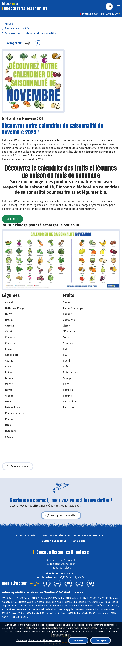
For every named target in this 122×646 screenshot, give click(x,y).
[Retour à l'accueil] (10, 4)
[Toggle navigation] (118, 8)
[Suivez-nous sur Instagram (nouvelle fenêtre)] (79, 583)
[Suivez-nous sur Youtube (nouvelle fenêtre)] (68, 583)
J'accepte (100, 640)
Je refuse (78, 640)
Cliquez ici (12, 218)
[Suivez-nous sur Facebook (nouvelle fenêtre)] (47, 583)
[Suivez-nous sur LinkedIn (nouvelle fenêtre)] (57, 583)
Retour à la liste (19, 466)
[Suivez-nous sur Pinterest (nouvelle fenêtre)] (90, 583)
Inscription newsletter (63, 515)
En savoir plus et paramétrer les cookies (38, 640)
